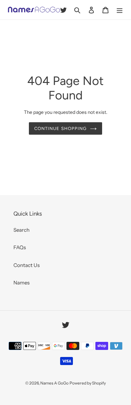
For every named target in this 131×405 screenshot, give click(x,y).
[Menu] (120, 10)
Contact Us (26, 265)
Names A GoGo (54, 383)
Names (21, 282)
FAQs (19, 247)
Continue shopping (60, 128)
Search (21, 230)
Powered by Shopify (88, 383)
